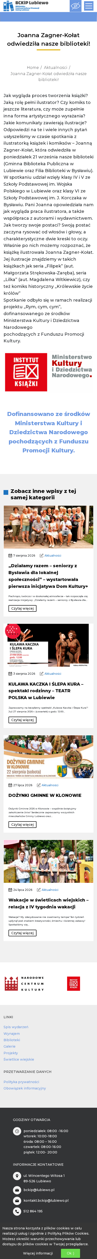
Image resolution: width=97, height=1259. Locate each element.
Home (33, 67)
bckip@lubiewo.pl (39, 1190)
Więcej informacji (38, 1253)
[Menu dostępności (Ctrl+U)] (75, 6)
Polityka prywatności (21, 1082)
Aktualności (55, 67)
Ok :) (70, 1253)
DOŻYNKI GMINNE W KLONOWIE (44, 795)
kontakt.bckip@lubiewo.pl (46, 1200)
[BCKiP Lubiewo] (26, 6)
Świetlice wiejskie (19, 1059)
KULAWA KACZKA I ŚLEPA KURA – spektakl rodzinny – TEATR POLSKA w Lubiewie (45, 691)
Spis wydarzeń (16, 1027)
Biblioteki (12, 1040)
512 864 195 (33, 1211)
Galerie (10, 1046)
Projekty (11, 1053)
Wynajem (12, 1033)
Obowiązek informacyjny (25, 1088)
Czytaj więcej (22, 608)
